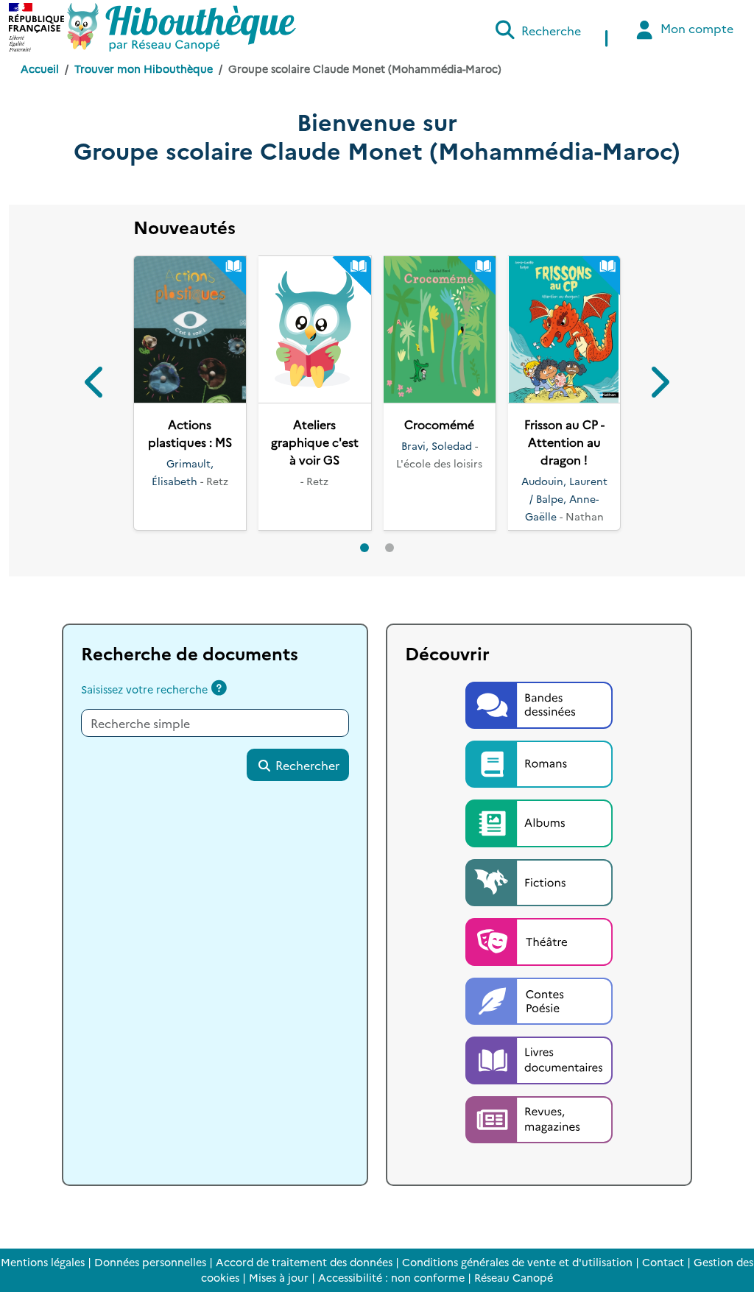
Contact (663, 1261)
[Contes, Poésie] (539, 999)
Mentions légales (43, 1261)
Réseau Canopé (513, 1277)
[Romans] (539, 762)
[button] (96, 384)
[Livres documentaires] (539, 1059)
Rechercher (305, 765)
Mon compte (695, 28)
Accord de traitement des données (304, 1261)
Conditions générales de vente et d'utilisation (517, 1261)
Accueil (40, 68)
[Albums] (539, 821)
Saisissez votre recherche (144, 689)
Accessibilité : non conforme (391, 1277)
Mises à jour (279, 1277)
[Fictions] (539, 880)
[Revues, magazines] (539, 1117)
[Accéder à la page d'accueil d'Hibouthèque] (181, 27)
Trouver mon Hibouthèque (143, 68)
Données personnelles (150, 1261)
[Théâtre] (539, 940)
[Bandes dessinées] (539, 703)
